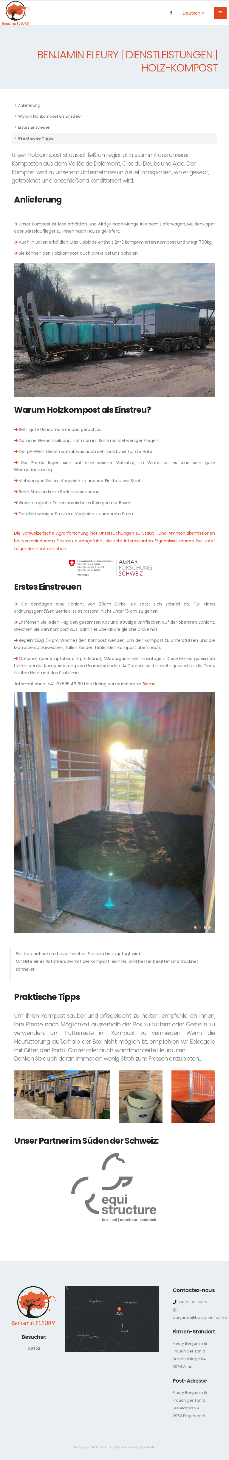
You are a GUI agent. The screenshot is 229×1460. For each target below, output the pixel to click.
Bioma (149, 684)
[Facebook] (171, 13)
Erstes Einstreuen (34, 127)
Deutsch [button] (192, 13)
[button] (195, 927)
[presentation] (22, 812)
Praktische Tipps (35, 138)
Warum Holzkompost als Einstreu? (50, 116)
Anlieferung (29, 105)
